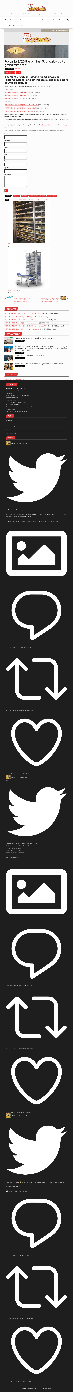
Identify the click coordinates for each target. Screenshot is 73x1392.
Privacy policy (40, 1388)
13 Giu (8, 780)
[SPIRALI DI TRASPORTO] (29, 268)
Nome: (6, 134)
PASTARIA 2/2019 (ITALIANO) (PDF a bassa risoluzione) (18, 95)
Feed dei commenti (12, 430)
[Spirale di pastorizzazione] (29, 222)
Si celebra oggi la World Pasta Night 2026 (29, 355)
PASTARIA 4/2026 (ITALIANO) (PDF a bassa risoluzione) (22, 323)
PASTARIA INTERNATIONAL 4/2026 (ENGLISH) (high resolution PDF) (25, 326)
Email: (6, 154)
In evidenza (16, 195)
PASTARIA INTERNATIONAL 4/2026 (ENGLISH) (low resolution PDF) (25, 320)
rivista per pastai (14, 200)
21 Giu (8, 446)
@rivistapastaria (22, 443)
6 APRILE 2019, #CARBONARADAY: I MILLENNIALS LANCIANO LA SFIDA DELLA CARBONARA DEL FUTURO (50, 299)
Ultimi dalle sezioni (52, 195)
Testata (43, 195)
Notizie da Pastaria (34, 195)
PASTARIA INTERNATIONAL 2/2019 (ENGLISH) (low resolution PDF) (21, 108)
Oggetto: (6, 167)
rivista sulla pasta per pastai (40, 200)
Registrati (12, 25)
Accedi (8, 424)
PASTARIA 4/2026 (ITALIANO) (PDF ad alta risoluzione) (21, 329)
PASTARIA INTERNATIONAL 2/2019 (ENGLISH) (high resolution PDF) (21, 105)
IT (26, 25)
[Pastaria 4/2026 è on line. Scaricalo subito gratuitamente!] (8, 340)
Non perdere (24, 195)
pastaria (13, 443)
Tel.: (5, 161)
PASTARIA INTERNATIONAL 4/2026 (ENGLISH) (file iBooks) (22, 314)
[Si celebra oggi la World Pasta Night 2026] (8, 358)
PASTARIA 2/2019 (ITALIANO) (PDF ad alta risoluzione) (18, 92)
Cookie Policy (48, 1388)
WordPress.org (11, 433)
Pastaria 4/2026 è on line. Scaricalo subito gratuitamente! (35, 338)
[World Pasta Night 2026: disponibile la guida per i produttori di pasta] (8, 366)
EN (31, 25)
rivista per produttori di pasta (26, 199)
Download (56, 20)
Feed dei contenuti (12, 427)
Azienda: (6, 147)
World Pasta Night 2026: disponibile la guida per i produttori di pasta (39, 364)
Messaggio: (7, 174)
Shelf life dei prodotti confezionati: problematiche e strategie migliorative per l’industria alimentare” (22, 300)
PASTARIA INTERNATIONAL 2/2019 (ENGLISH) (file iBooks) (19, 111)
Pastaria (17, 68)
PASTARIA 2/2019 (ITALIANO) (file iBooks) (15, 98)
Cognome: (7, 140)
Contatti (20, 25)
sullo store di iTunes (46, 125)
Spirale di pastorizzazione (14, 244)
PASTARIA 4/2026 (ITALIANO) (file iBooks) (17, 317)
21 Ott (8, 1119)
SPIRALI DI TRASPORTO (14, 290)
